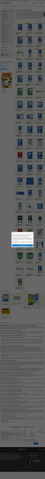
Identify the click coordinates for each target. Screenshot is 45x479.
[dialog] (22, 239)
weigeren (23, 242)
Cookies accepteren (22, 245)
